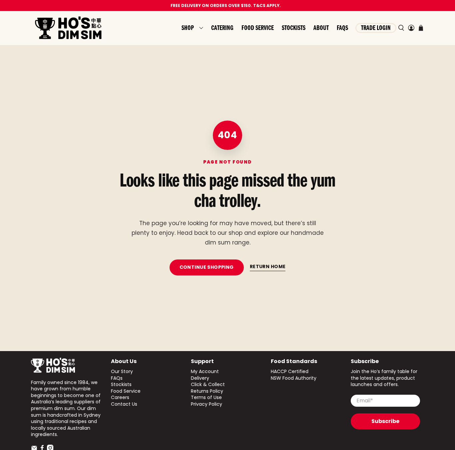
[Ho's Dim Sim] (68, 27)
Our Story (122, 371)
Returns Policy (207, 391)
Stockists (293, 28)
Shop (188, 28)
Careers (120, 397)
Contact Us (124, 404)
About (321, 28)
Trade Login (376, 28)
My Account (205, 371)
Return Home (268, 266)
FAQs (342, 28)
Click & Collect (208, 384)
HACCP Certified (289, 371)
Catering (222, 28)
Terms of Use (206, 397)
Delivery (200, 378)
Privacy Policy (206, 404)
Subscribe (385, 421)
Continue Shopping (207, 267)
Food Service (257, 28)
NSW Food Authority (293, 378)
